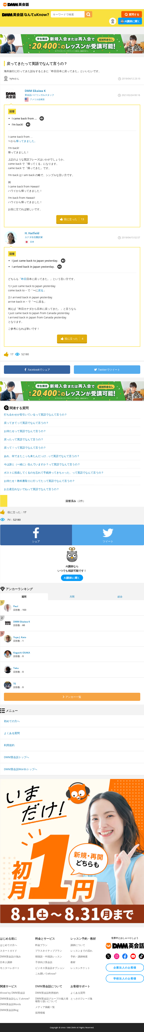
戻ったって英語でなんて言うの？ (23, 439)
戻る (40, 290)
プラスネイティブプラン (48, 950)
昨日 (23, 279)
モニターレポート (10, 968)
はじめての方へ (8, 945)
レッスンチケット (80, 968)
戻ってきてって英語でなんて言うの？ (26, 423)
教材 (72, 962)
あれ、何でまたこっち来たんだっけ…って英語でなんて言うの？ (42, 456)
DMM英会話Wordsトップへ (20, 769)
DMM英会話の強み (10, 956)
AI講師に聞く (132, 21)
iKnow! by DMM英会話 (12, 992)
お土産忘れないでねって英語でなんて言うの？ (31, 489)
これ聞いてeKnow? (45, 973)
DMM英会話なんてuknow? (15, 998)
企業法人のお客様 (124, 967)
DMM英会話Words (10, 1004)
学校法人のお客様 (124, 978)
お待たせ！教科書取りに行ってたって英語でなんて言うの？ (39, 481)
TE (14, 683)
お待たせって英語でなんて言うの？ (25, 431)
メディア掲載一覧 (45, 1007)
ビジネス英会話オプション (49, 968)
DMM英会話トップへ (16, 757)
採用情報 (40, 1012)
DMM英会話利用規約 (46, 992)
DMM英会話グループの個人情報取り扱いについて (51, 1000)
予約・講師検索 (79, 956)
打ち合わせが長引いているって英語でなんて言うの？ (35, 414)
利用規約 (9, 745)
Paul (15, 606)
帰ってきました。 (26, 141)
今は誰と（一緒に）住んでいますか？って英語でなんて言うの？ (42, 464)
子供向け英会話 (43, 962)
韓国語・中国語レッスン (48, 956)
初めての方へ (12, 721)
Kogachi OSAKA (21, 652)
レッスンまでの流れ (81, 950)
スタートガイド (8, 950)
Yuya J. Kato (19, 637)
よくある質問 (12, 733)
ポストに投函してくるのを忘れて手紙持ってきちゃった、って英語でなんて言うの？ (54, 472)
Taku (16, 668)
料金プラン (41, 945)
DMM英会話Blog (9, 1010)
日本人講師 (6, 962)
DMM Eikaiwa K (21, 621)
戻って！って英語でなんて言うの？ (25, 447)
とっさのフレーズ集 (81, 998)
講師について (77, 945)
